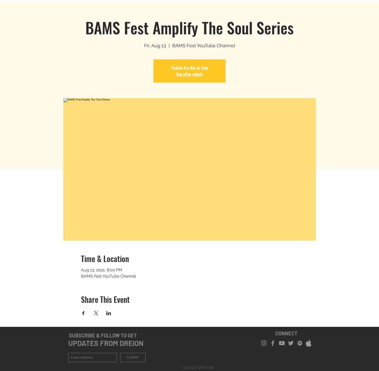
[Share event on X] (96, 313)
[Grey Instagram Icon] (263, 343)
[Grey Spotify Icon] (299, 343)
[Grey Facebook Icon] (272, 343)
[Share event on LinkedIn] (108, 313)
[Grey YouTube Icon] (281, 343)
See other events (189, 74)
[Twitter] (290, 343)
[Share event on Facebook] (83, 313)
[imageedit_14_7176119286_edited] (308, 343)
